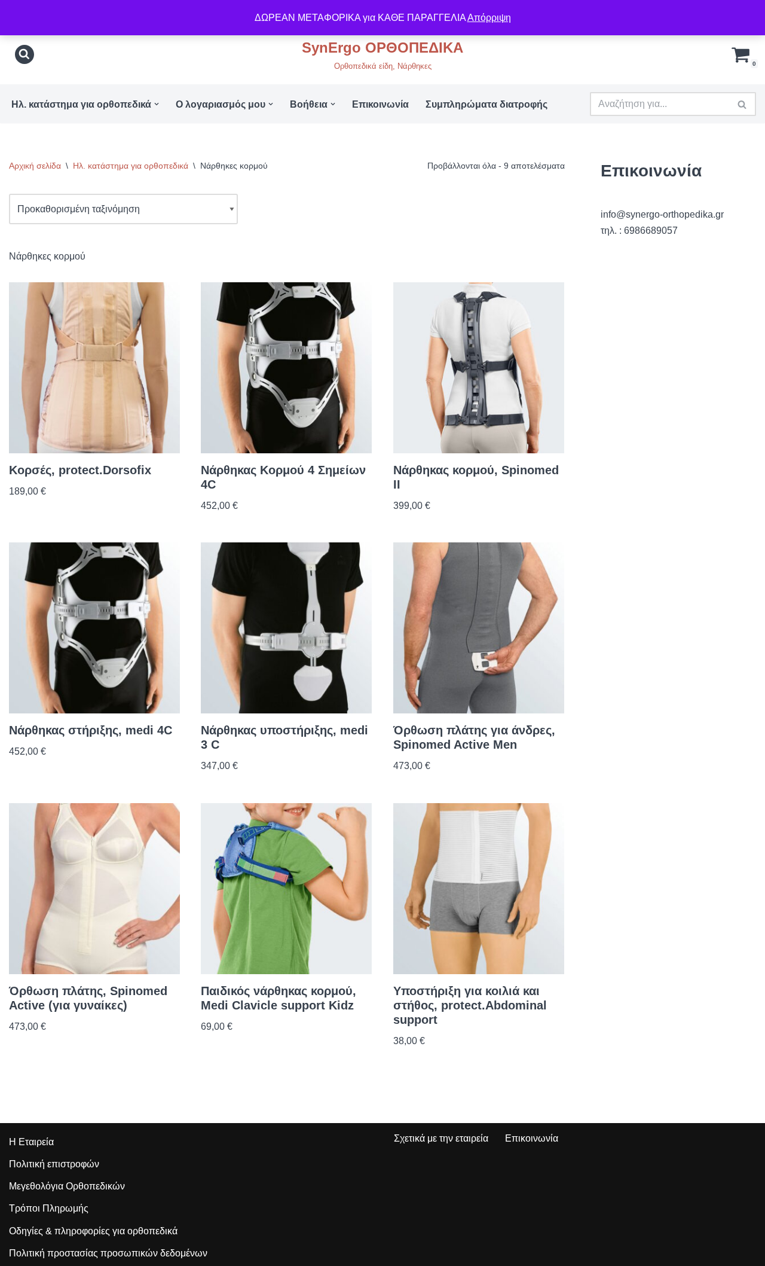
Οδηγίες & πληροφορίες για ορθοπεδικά (93, 1231)
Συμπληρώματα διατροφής (486, 104)
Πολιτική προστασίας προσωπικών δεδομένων (108, 1253)
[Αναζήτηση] (24, 54)
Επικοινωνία (380, 104)
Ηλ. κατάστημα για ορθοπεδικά (130, 165)
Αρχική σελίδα (35, 165)
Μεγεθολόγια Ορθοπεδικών (67, 1186)
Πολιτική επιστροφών (54, 1164)
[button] (156, 104)
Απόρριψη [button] (489, 18)
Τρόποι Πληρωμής (48, 1208)
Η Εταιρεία (31, 1142)
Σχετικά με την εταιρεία (441, 1138)
